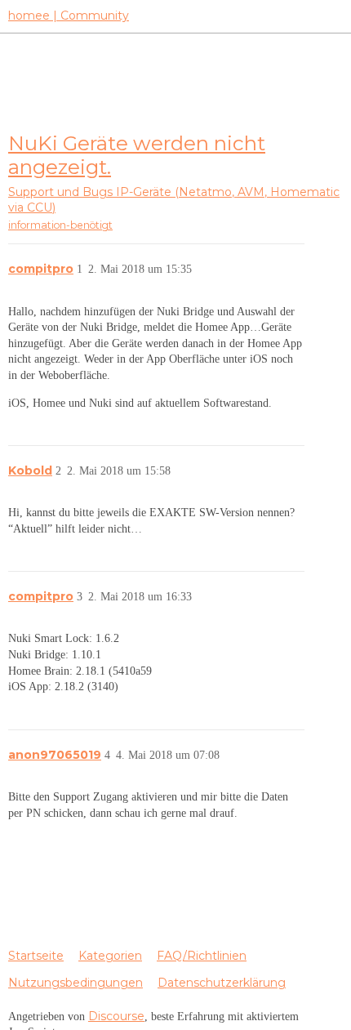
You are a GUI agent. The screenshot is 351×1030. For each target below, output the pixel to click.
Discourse (116, 1016)
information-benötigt (60, 225)
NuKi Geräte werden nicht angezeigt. (136, 155)
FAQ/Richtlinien (202, 955)
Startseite (36, 955)
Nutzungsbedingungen (75, 982)
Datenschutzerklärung (222, 982)
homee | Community (68, 15)
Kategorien (110, 955)
